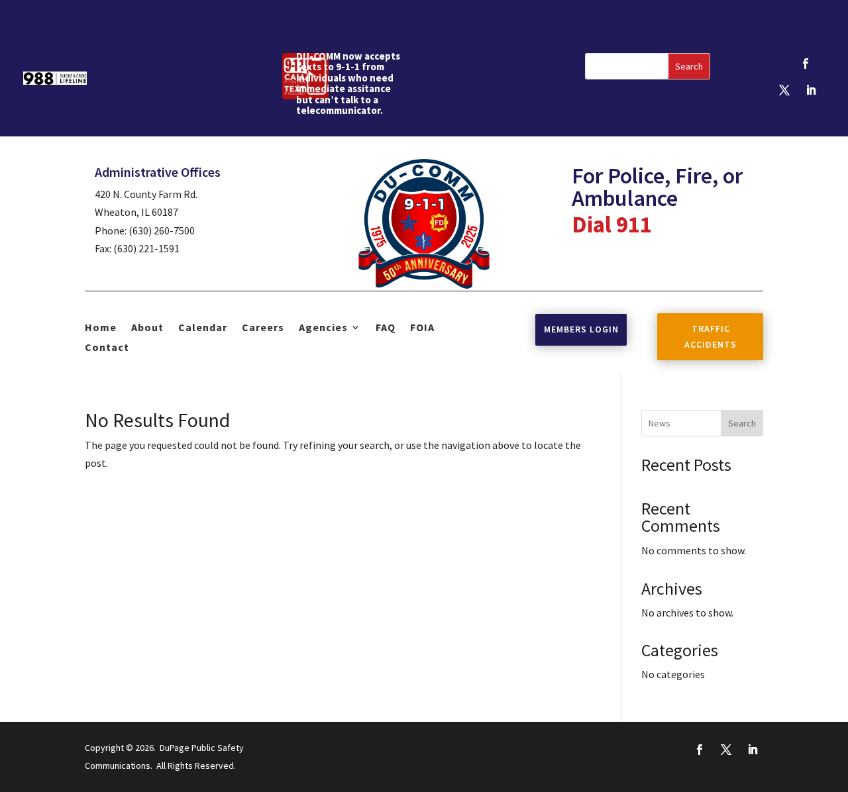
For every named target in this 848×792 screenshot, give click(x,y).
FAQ (386, 328)
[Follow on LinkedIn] (811, 90)
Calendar (202, 328)
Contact (107, 348)
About (147, 328)
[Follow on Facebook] (805, 63)
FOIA (422, 328)
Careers (263, 328)
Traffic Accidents (710, 336)
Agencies (323, 328)
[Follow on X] (784, 90)
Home (101, 328)
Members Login (581, 329)
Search (742, 423)
